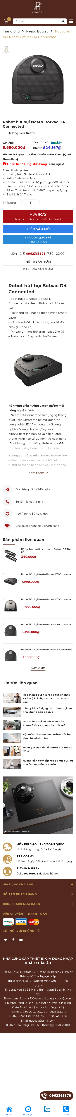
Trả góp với (41, 142)
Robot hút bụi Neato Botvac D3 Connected (46, 574)
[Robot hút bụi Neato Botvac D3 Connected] (10, 581)
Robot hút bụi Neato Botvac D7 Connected (46, 599)
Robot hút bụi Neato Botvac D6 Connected (46, 624)
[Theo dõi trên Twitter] (5, 940)
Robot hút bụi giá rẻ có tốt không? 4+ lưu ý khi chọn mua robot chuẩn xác (46, 698)
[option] (38, 81)
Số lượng (9, 203)
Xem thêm (38, 667)
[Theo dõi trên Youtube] (21, 940)
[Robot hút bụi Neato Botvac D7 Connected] (10, 606)
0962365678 (36, 253)
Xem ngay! (56, 164)
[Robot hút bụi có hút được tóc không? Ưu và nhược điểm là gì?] (12, 725)
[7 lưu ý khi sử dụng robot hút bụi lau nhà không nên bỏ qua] (12, 712)
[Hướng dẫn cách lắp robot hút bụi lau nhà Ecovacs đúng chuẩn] (12, 764)
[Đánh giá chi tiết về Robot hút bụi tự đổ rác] (12, 751)
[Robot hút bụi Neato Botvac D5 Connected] (10, 656)
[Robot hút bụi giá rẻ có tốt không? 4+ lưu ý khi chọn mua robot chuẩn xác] (12, 698)
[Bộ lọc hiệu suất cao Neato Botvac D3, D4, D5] (10, 555)
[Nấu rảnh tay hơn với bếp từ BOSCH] (38, 805)
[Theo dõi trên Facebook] (13, 940)
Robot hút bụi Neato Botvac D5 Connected (46, 649)
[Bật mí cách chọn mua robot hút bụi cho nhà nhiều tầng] (12, 738)
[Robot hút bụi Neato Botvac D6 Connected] (10, 631)
